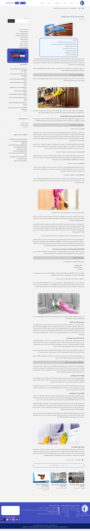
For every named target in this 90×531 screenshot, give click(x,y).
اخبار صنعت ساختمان (23, 29)
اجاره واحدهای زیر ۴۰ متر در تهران (20, 90)
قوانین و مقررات (65, 510)
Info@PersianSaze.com (52, 512)
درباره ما (67, 514)
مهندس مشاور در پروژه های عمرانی (20, 147)
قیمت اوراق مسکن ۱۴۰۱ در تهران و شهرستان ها (18, 156)
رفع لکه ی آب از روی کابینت (70, 52)
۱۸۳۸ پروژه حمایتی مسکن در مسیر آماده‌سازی (18, 87)
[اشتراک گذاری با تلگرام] (57, 465)
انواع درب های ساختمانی (22, 158)
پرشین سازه (40, 449)
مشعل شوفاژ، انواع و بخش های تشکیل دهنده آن (17, 145)
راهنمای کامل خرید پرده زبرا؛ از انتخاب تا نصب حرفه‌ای (19, 142)
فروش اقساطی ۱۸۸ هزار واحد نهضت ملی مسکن (18, 79)
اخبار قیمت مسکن (24, 39)
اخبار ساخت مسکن (24, 43)
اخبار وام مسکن (24, 41)
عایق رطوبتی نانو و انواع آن (22, 149)
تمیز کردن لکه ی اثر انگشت (70, 46)
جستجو (26, 18)
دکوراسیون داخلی (73, 75)
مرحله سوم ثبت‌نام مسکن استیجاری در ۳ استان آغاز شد (18, 98)
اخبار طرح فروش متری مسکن (22, 35)
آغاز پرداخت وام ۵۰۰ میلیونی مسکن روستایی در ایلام (18, 83)
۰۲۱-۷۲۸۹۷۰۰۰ (41, 508)
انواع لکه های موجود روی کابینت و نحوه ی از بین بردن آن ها (63, 44)
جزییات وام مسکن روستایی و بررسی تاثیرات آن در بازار (18, 153)
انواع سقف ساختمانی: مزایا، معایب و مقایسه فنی (18, 139)
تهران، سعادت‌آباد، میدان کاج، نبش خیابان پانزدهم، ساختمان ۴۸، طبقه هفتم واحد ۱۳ (39, 510)
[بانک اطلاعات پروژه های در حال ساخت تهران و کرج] (82, 3)
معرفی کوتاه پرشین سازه (71, 54)
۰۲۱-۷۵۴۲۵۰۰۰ (48, 508)
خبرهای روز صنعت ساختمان (71, 362)
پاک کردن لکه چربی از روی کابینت (69, 48)
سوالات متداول (66, 508)
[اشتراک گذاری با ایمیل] (54, 465)
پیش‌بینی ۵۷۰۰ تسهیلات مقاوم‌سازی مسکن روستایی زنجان (18, 69)
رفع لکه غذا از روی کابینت (71, 50)
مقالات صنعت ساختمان (70, 459)
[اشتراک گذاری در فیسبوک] (66, 465)
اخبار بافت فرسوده (24, 31)
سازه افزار (78, 516)
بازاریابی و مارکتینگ (24, 125)
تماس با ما (66, 516)
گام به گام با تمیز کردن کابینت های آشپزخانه (66, 42)
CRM (79, 512)
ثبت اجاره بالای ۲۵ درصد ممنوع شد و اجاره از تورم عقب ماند (18, 103)
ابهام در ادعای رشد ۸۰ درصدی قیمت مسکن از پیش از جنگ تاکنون (17, 108)
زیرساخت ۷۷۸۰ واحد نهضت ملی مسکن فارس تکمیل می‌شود (18, 74)
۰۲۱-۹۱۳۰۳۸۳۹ (55, 508)
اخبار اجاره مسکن (24, 37)
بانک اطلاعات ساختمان (75, 508)
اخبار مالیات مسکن (24, 45)
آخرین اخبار (23, 64)
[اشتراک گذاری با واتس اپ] (60, 465)
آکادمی (78, 514)
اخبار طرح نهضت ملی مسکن (22, 33)
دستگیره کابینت (73, 125)
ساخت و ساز (25, 127)
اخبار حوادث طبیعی (24, 47)
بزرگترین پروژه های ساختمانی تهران (20, 151)
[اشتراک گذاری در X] (63, 465)
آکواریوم (75, 258)
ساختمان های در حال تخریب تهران (20, 160)
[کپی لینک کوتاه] (51, 465)
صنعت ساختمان (77, 459)
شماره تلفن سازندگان (75, 510)
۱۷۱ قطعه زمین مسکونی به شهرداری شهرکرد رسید (18, 94)
